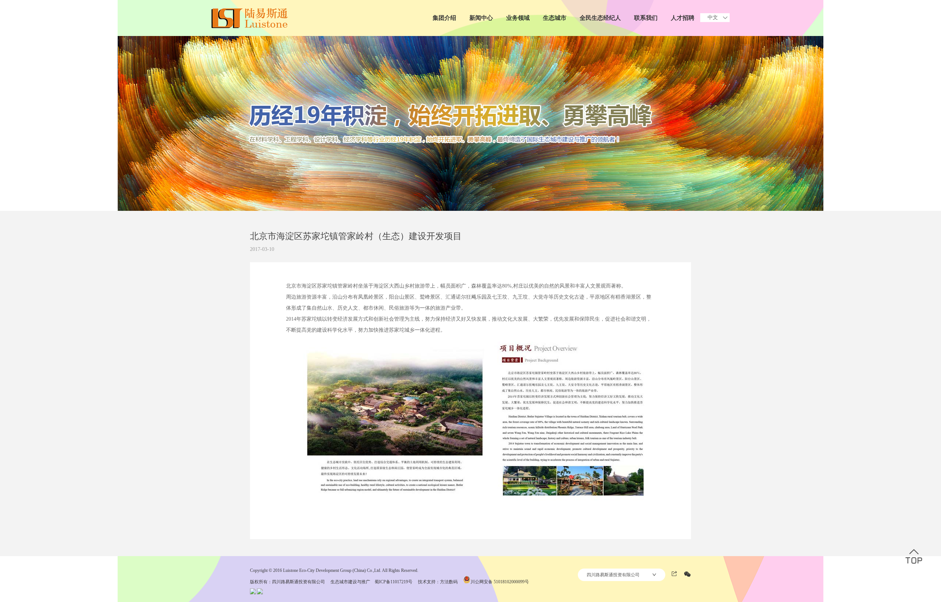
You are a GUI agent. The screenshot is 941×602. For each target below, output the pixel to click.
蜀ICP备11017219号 (393, 581)
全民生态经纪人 (600, 18)
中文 (713, 17)
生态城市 (554, 18)
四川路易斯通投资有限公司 (613, 574)
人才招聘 (682, 18)
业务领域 (518, 18)
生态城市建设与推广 (350, 581)
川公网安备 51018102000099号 (499, 581)
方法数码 (449, 581)
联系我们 (646, 18)
